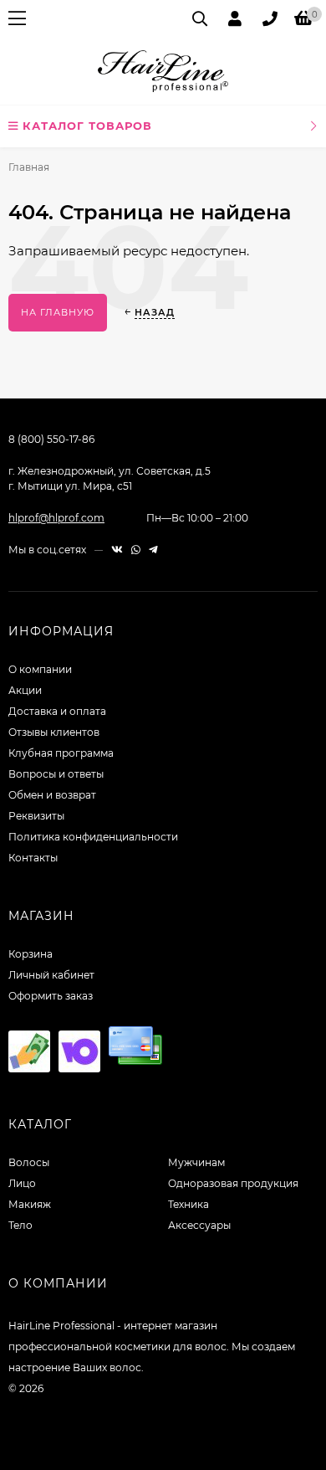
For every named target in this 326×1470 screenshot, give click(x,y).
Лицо (22, 1183)
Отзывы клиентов (53, 732)
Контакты (33, 857)
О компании (40, 669)
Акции (25, 690)
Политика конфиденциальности (93, 836)
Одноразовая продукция (233, 1183)
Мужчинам (196, 1162)
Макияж (29, 1204)
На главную (57, 312)
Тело (20, 1225)
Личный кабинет (51, 975)
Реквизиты (36, 816)
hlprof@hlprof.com (56, 517)
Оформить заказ (50, 995)
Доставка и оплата (57, 711)
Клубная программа (61, 753)
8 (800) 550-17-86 (51, 439)
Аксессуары (199, 1225)
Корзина (30, 954)
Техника (188, 1204)
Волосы (28, 1162)
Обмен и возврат (52, 795)
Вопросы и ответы (56, 774)
